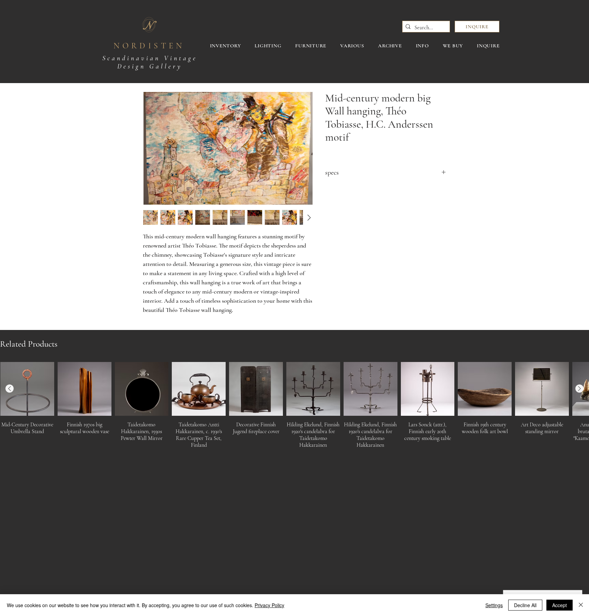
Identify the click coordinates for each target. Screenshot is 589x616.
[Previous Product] (9, 388)
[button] (477, 26)
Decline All (525, 605)
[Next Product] (579, 388)
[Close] (581, 605)
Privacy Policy (269, 605)
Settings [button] (494, 605)
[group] (294, 407)
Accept (559, 605)
